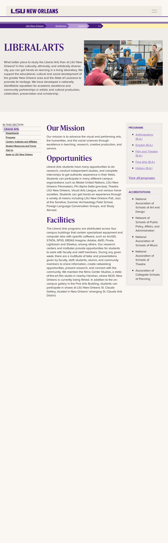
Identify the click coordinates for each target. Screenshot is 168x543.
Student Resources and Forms (21, 146)
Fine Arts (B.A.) (145, 162)
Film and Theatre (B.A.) (147, 153)
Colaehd (82, 26)
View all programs (142, 178)
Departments (12, 133)
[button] (154, 11)
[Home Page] (34, 11)
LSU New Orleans (35, 26)
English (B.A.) (144, 145)
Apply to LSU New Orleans (19, 154)
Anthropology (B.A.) (144, 136)
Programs (10, 137)
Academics (60, 26)
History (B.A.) (144, 168)
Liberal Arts (11, 129)
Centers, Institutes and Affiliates (21, 141)
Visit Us (9, 150)
